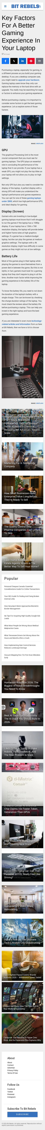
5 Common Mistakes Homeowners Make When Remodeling (18, 906)
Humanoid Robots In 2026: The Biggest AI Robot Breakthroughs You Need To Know (22, 685)
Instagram (11, 1097)
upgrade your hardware (28, 80)
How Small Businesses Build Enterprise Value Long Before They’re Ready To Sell (20, 496)
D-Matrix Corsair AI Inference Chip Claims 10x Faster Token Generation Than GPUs (20, 809)
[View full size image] (22, 126)
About (9, 1062)
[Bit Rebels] (24, 8)
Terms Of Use (12, 1073)
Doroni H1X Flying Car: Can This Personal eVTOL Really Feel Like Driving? (22, 874)
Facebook (11, 1089)
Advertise (11, 1068)
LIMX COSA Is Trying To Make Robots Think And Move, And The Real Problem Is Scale (20, 751)
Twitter (10, 1092)
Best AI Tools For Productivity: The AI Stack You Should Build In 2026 (22, 718)
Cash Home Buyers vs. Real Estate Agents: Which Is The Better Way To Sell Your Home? (21, 563)
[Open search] (40, 5)
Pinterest (10, 1094)
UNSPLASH (39, 143)
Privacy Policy (12, 1070)
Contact (10, 1065)
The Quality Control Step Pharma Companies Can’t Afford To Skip (22, 530)
